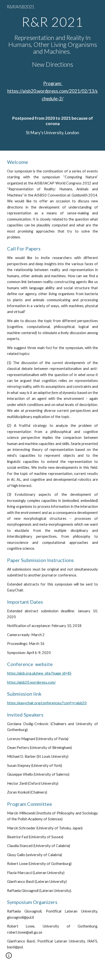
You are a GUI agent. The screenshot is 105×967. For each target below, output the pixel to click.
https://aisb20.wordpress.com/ (31, 682)
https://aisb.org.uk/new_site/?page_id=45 (39, 673)
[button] (9, 957)
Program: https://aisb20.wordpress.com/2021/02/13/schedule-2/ (52, 91)
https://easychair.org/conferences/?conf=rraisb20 (47, 703)
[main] (52, 75)
